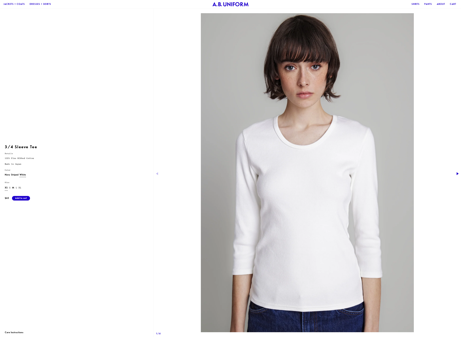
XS (6, 188)
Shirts (416, 4)
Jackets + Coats (14, 4)
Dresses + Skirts (40, 4)
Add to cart (21, 198)
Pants (428, 4)
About (441, 4)
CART (453, 4)
